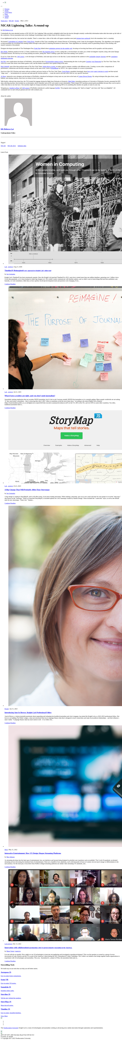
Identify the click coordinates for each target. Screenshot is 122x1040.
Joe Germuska (10, 274)
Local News (8, 12)
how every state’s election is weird (97, 71)
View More (4, 1016)
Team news (4, 21)
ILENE (57, 88)
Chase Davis (30, 41)
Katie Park (37, 48)
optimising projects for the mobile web (60, 48)
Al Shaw (3, 76)
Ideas (6, 849)
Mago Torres (10, 951)
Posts (6, 14)
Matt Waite (71, 81)
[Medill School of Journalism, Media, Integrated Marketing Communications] (1, 1031)
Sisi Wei (3, 61)
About (6, 17)
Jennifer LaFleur (14, 88)
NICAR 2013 (12, 146)
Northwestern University (11, 1028)
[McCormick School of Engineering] (1, 1033)
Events (17, 21)
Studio (6, 11)
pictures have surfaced (83, 38)
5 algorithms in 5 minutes (15, 41)
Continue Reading (10, 284)
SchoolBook (54, 68)
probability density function (97, 56)
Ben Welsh (4, 51)
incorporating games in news (54, 61)
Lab (6, 267)
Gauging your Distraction (93, 61)
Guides (7, 16)
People (7, 709)
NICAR (11, 21)
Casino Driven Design (85, 76)
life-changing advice (49, 51)
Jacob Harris (66, 71)
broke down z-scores (49, 66)
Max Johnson (10, 857)
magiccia (18, 951)
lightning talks (22, 146)
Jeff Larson (20, 56)
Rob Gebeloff (5, 66)
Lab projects (8, 944)
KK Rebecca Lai (8, 30)
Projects (7, 9)
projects (10, 267)
